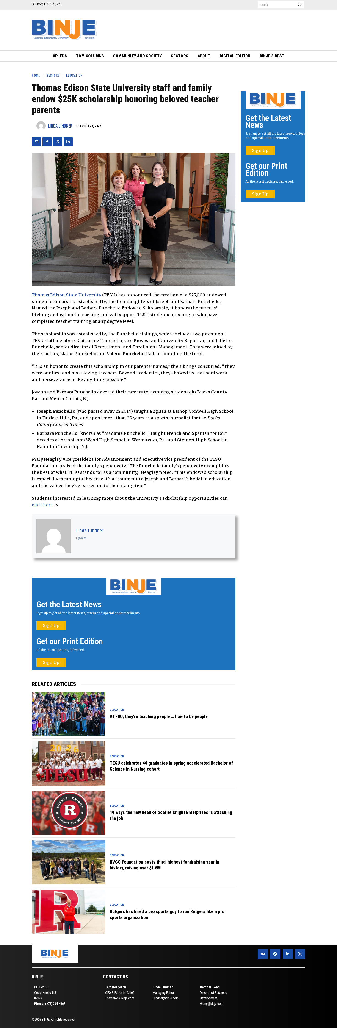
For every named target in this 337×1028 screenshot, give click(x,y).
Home (36, 75)
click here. (43, 504)
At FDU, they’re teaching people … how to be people (159, 716)
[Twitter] (57, 141)
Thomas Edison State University (66, 295)
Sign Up (51, 625)
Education (74, 75)
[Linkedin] (68, 141)
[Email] (36, 141)
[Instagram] (275, 954)
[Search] (299, 4)
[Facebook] (47, 141)
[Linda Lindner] (42, 125)
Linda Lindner (60, 126)
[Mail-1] (263, 954)
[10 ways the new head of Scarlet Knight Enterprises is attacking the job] (68, 813)
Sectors (53, 75)
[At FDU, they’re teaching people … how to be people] (68, 714)
